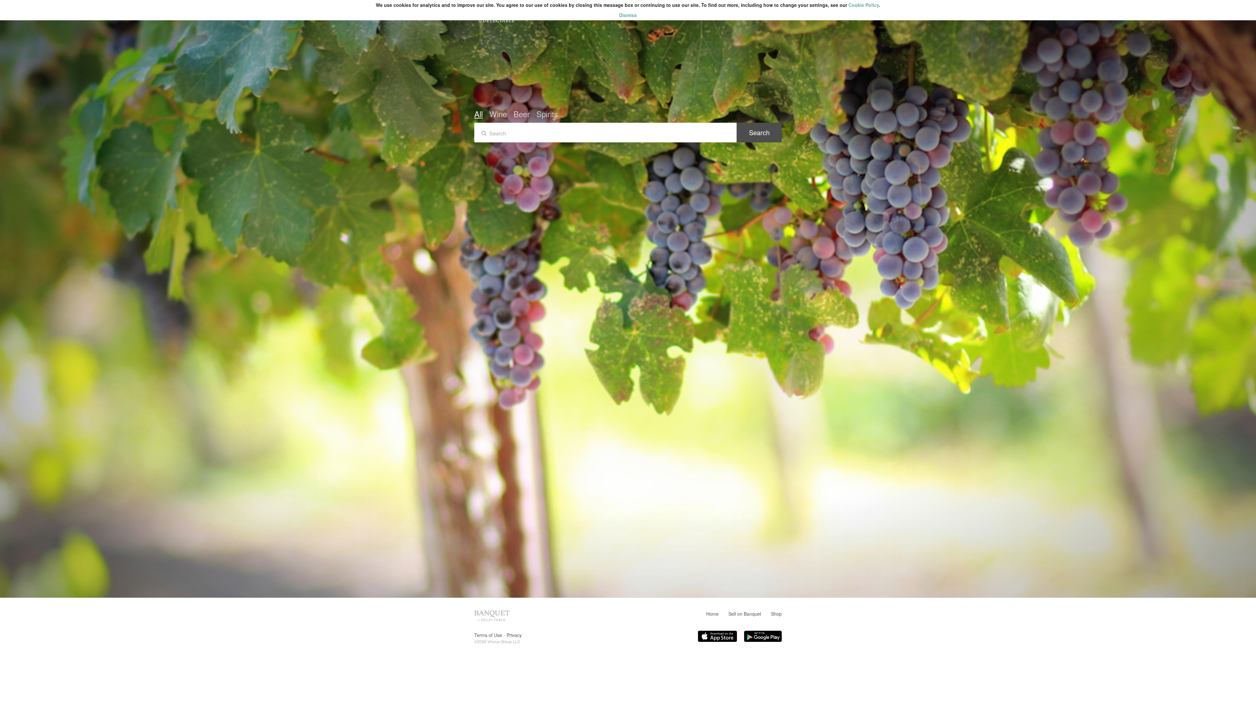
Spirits (547, 113)
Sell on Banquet (744, 613)
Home (712, 613)
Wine (498, 113)
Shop (776, 613)
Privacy (514, 635)
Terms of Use (488, 635)
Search (759, 132)
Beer (522, 113)
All (478, 113)
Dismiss (628, 15)
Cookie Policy (863, 5)
